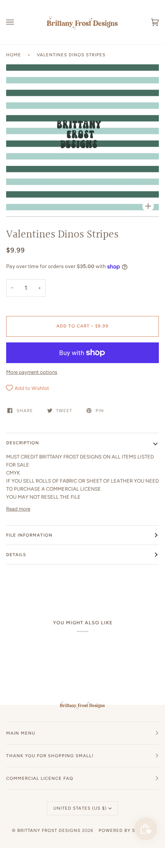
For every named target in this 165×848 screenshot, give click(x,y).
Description (22, 442)
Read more (18, 509)
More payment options (31, 372)
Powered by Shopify (126, 830)
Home (13, 54)
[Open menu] (17, 22)
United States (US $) (80, 808)
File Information (29, 535)
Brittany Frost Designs (49, 830)
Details (16, 554)
